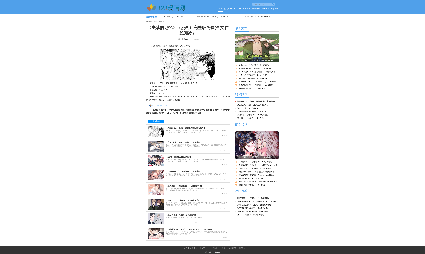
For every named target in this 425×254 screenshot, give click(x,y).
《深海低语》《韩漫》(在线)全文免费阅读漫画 (252, 211)
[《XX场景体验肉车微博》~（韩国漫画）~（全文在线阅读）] (156, 233)
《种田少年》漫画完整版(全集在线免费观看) (253, 75)
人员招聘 (223, 248)
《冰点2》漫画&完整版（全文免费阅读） (182, 215)
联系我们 (213, 248)
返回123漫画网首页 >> (160, 105)
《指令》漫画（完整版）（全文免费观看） (252, 185)
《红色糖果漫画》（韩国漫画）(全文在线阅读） (185, 171)
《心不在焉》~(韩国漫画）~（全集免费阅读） (271, 17)
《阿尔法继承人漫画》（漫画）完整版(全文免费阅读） (256, 172)
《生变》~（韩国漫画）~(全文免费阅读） (222, 17)
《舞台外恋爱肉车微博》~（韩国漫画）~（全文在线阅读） (256, 201)
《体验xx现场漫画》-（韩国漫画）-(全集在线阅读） (255, 68)
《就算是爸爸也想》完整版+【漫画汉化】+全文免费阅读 (257, 182)
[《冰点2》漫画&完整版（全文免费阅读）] (156, 218)
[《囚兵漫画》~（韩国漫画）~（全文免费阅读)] (156, 189)
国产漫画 (237, 9)
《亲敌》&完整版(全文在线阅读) (178, 157)
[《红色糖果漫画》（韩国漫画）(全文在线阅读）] (156, 175)
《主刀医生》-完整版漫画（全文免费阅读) (252, 78)
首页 (220, 8)
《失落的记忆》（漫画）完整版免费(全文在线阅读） (186, 128)
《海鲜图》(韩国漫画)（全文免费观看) (251, 178)
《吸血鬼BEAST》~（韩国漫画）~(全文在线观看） (255, 162)
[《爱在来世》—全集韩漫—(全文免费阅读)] (156, 204)
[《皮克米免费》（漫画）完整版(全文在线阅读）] (156, 146)
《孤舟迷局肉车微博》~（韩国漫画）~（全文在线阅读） (257, 82)
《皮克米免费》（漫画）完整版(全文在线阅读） (185, 142)
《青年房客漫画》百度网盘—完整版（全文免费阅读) (256, 175)
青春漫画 (265, 9)
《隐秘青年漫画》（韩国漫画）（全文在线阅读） (255, 168)
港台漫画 (256, 9)
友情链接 (232, 248)
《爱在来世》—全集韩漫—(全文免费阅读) (182, 200)
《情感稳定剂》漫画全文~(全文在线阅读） (252, 88)
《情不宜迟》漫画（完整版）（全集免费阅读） (252, 208)
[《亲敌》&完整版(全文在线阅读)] (156, 160)
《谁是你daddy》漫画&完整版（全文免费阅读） (176, 17)
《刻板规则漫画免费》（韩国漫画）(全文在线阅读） (256, 85)
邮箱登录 (242, 248)
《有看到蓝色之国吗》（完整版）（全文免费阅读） (254, 205)
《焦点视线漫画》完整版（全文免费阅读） (253, 198)
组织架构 (193, 248)
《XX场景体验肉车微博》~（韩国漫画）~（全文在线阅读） (189, 229)
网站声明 (203, 248)
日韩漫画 (246, 9)
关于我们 (183, 248)
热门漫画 (228, 9)
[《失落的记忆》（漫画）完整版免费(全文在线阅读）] (156, 131)
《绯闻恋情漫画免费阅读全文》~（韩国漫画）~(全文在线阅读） (258, 165)
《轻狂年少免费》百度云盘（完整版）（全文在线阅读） (257, 72)
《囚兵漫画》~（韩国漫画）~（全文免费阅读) (184, 186)
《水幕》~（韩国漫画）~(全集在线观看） (250, 215)
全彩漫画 (274, 9)
